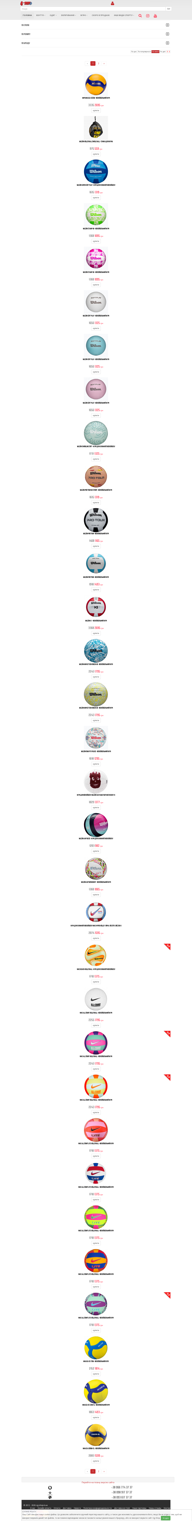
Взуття (40, 15)
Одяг (53, 15)
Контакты (168, 1508)
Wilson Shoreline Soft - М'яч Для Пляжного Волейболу (96, 446)
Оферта (77, 1508)
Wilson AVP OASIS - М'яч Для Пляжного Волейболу (96, 838)
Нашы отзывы (155, 1508)
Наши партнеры (139, 1508)
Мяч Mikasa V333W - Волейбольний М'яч (96, 98)
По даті (162, 51)
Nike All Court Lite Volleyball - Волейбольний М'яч (96, 1143)
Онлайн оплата (44, 1508)
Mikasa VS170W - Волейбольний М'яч (96, 1361)
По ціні (133, 51)
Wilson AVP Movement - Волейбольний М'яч (96, 882)
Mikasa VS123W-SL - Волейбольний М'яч (96, 1405)
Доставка (67, 1508)
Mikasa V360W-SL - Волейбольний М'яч (96, 1448)
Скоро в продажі (101, 15)
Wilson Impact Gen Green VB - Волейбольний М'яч (96, 664)
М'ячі (83, 15)
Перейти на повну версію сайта (98, 1482)
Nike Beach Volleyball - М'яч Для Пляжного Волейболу (96, 969)
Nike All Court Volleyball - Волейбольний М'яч (96, 1013)
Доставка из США (122, 1508)
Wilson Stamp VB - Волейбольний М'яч (96, 228)
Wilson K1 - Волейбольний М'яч (96, 620)
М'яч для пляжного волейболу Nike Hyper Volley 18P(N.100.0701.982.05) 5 (96, 925)
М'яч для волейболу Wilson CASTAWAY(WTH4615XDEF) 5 (96, 795)
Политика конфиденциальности (97, 1508)
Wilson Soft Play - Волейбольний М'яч (96, 315)
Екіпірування (68, 15)
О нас (32, 1508)
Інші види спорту (123, 15)
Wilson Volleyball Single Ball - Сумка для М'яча (96, 141)
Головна (27, 15)
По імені (155, 51)
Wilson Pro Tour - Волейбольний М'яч (96, 533)
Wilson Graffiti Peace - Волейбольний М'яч (96, 751)
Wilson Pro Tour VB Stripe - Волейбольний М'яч (96, 490)
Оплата (57, 1508)
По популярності (144, 51)
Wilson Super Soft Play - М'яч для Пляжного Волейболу (96, 185)
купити (96, 110)
